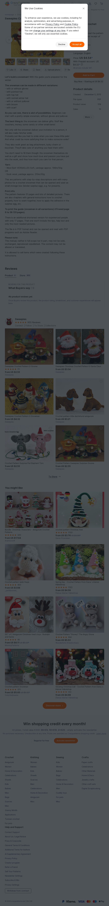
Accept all (77, 44)
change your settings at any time (49, 30)
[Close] (83, 8)
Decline (61, 44)
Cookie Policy (71, 24)
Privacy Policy (52, 24)
